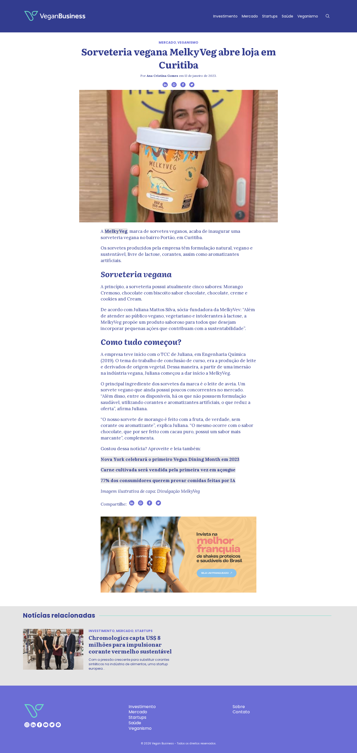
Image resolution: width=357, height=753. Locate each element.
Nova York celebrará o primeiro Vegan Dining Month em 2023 (170, 459)
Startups (270, 16)
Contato (241, 712)
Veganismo (307, 16)
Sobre (239, 707)
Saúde (287, 16)
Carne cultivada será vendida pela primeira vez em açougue (168, 470)
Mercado (250, 16)
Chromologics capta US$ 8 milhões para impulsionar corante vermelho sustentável (130, 644)
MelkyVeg (116, 231)
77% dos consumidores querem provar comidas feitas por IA (168, 480)
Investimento (225, 16)
